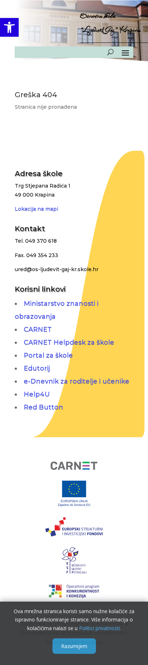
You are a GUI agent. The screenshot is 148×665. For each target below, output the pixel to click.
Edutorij (37, 368)
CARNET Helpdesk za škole (69, 342)
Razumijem (74, 646)
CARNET (38, 329)
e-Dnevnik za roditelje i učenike (76, 381)
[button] (9, 27)
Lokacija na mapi (36, 209)
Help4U (37, 394)
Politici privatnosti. (100, 628)
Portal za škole (48, 355)
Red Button (43, 407)
